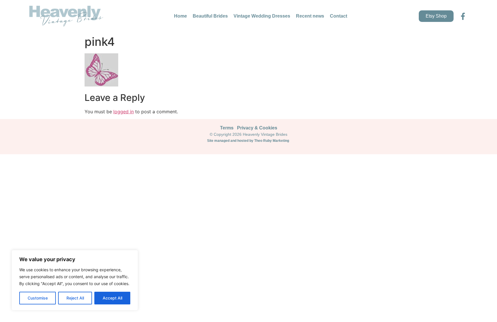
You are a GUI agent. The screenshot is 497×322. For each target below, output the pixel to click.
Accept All (112, 297)
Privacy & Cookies (257, 127)
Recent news (310, 16)
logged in (123, 111)
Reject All (75, 297)
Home (180, 16)
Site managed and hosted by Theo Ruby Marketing (248, 141)
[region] (75, 280)
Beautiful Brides (210, 16)
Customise (38, 297)
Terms (227, 127)
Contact (338, 16)
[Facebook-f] (463, 16)
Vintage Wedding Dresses (262, 16)
